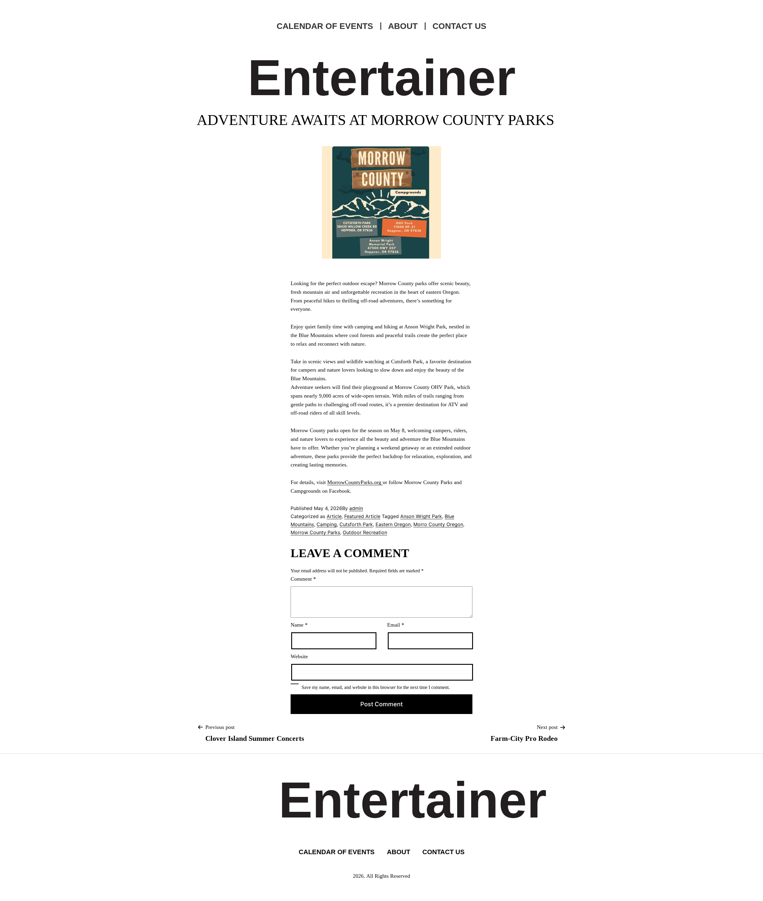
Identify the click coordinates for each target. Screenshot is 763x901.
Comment (303, 579)
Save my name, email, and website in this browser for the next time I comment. (376, 687)
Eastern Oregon (393, 524)
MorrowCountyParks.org (355, 482)
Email (395, 625)
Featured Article (362, 516)
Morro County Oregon (438, 524)
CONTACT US (459, 26)
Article (334, 516)
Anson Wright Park (421, 516)
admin (356, 508)
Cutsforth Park (356, 524)
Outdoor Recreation (365, 532)
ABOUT (403, 26)
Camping (327, 524)
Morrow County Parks (315, 532)
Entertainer (382, 77)
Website (299, 656)
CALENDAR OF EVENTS (325, 26)
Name (299, 625)
